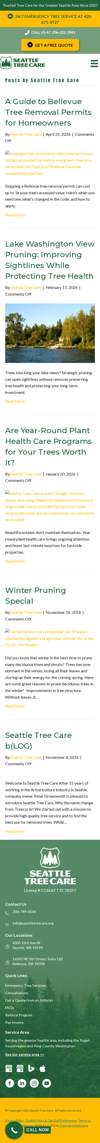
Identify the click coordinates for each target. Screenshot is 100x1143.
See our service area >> (24, 1054)
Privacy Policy (14, 1120)
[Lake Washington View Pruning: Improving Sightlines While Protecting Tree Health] (50, 332)
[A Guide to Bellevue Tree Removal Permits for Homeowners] (50, 162)
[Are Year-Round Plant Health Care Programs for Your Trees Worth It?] (50, 505)
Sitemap (27, 1125)
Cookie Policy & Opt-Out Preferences (51, 1120)
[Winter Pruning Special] (50, 637)
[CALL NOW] (14, 1130)
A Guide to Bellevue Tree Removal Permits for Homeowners (48, 112)
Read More (15, 214)
